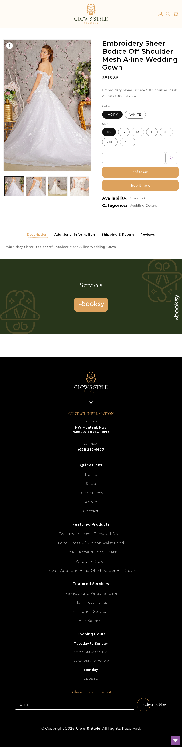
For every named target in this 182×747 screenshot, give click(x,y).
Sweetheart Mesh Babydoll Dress (91, 534)
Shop (91, 484)
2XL (110, 142)
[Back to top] (175, 724)
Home (91, 474)
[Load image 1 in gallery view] (14, 186)
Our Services (91, 493)
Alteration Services (91, 611)
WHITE (135, 115)
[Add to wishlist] (171, 158)
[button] (7, 14)
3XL (128, 142)
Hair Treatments (91, 602)
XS (109, 132)
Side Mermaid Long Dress (91, 552)
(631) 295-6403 (91, 449)
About (91, 502)
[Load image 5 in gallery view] (79, 186)
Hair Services (91, 621)
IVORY (112, 115)
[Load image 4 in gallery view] (58, 186)
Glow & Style (88, 728)
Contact (91, 511)
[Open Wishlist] (175, 740)
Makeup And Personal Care (90, 593)
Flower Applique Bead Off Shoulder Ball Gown (91, 571)
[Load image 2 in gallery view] (36, 186)
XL (166, 132)
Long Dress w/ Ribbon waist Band (91, 543)
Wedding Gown (91, 561)
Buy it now (140, 185)
